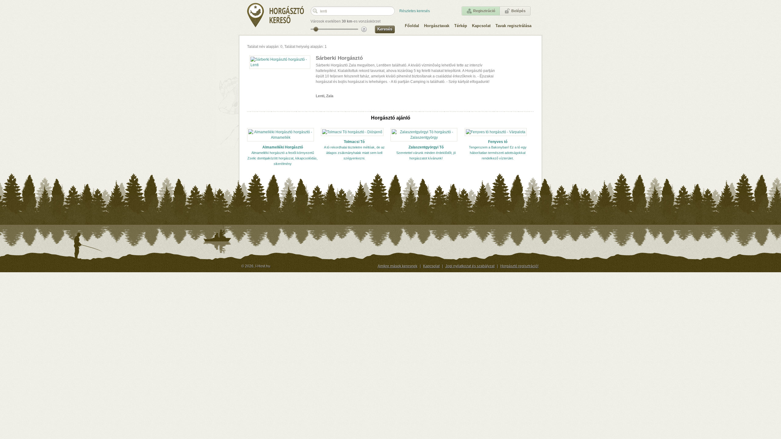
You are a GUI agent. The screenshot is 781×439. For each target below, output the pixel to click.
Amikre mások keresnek (397, 266)
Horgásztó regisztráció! (519, 266)
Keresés (384, 29)
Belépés (518, 11)
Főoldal (412, 25)
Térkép (460, 25)
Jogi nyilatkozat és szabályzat (470, 266)
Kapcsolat (481, 25)
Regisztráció (484, 11)
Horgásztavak (436, 25)
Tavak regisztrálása (513, 25)
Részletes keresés (414, 11)
